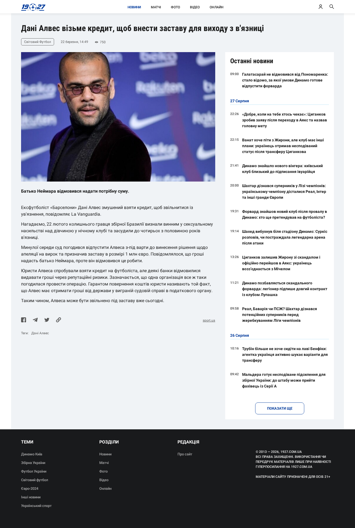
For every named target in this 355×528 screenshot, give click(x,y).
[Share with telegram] (35, 320)
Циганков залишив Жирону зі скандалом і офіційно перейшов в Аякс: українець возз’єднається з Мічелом (281, 263)
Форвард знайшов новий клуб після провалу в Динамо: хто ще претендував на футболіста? (284, 214)
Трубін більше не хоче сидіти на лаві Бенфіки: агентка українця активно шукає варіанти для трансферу (285, 354)
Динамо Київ (31, 454)
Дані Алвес (40, 333)
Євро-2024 (29, 488)
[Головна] (31, 7)
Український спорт (36, 506)
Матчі (156, 7)
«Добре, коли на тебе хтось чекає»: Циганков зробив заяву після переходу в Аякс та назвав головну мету (284, 120)
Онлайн (217, 7)
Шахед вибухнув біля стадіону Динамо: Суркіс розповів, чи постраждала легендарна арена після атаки (284, 237)
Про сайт (185, 454)
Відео (195, 7)
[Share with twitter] (46, 320)
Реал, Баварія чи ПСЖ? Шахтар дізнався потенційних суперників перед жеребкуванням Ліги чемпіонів (279, 315)
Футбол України (33, 471)
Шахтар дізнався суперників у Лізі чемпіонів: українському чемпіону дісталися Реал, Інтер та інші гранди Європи (284, 191)
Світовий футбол (34, 480)
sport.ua (209, 320)
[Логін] (320, 6)
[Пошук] (331, 6)
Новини (134, 7)
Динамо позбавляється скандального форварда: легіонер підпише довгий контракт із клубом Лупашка (284, 289)
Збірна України (33, 463)
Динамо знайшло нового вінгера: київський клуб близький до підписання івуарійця (282, 169)
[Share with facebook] (23, 320)
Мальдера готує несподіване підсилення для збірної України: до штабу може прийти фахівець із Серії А (284, 380)
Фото (175, 7)
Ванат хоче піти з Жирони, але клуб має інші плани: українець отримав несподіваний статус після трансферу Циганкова (283, 146)
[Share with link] (58, 320)
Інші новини (30, 497)
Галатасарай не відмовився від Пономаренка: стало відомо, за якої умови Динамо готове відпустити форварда (285, 80)
